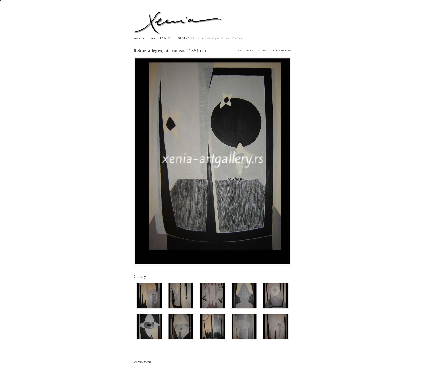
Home (152, 38)
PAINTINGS (167, 38)
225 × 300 (261, 50)
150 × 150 (248, 50)
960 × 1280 (286, 50)
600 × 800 (273, 50)
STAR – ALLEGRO (189, 38)
